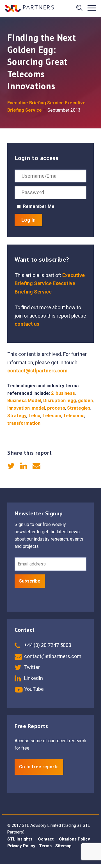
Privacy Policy (21, 845)
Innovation (18, 408)
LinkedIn (33, 678)
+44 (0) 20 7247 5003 (47, 645)
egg (72, 400)
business (65, 393)
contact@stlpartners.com (37, 371)
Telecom (51, 415)
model (38, 408)
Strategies (78, 408)
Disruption (54, 400)
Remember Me (38, 206)
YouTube (33, 689)
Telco (34, 415)
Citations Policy (74, 839)
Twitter (31, 667)
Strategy (16, 415)
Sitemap (63, 845)
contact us (27, 324)
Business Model (24, 400)
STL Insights (19, 839)
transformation (23, 423)
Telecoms (73, 415)
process (56, 408)
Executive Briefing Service (35, 102)
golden (85, 400)
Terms (45, 845)
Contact (46, 839)
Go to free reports (39, 766)
